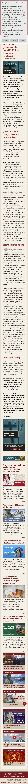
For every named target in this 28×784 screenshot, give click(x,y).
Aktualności (4, 782)
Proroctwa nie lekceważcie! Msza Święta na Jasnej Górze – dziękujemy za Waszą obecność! (14, 668)
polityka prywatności (15, 776)
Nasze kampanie (9, 672)
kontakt (23, 776)
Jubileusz (6, 774)
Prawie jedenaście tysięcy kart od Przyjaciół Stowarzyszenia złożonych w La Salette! (14, 687)
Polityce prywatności (17, 14)
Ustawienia (14, 40)
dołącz (15, 773)
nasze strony (21, 773)
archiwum (22, 774)
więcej (23, 501)
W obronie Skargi (14, 774)
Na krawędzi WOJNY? (11, 705)
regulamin (6, 776)
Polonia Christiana (9, 691)
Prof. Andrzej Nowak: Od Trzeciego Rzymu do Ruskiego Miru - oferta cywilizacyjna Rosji (14, 746)
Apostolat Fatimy (22, 782)
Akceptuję (22, 40)
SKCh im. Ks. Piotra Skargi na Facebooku (13, 764)
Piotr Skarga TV (9, 731)
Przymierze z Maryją (10, 710)
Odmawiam (5, 40)
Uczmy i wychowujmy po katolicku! (12, 726)
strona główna (8, 773)
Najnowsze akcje (9, 654)
